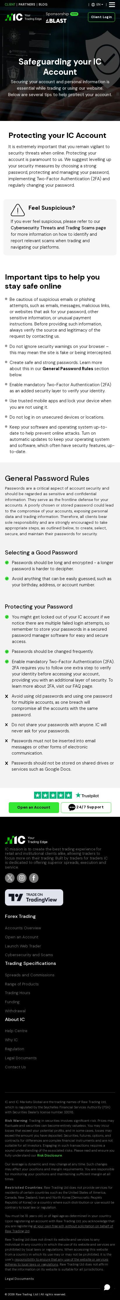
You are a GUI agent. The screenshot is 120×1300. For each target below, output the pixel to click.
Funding (12, 1001)
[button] (97, 4)
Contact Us (15, 1067)
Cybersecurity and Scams (29, 954)
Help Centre (16, 1030)
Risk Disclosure (49, 1155)
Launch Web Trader (23, 946)
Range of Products (22, 984)
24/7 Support (89, 807)
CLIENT (10, 4)
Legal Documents (21, 1057)
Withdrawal (15, 1010)
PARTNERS (27, 4)
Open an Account (33, 807)
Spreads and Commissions (29, 975)
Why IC (11, 1039)
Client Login (101, 17)
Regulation (14, 1048)
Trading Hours (17, 992)
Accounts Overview (23, 927)
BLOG (43, 4)
